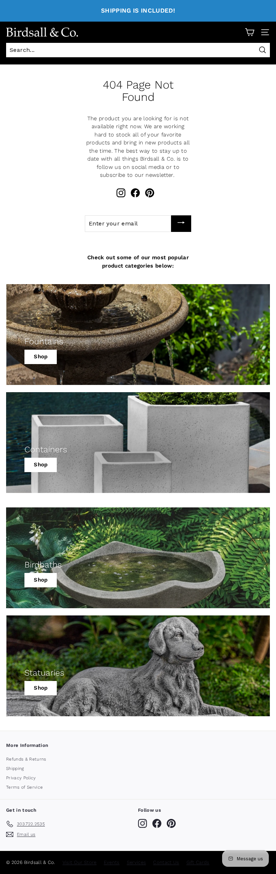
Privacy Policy (21, 777)
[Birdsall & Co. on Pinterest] (149, 192)
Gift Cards (198, 862)
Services (136, 862)
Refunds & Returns (26, 759)
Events (112, 862)
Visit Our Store (80, 862)
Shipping (15, 768)
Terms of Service (24, 787)
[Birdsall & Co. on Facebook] (135, 192)
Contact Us (166, 862)
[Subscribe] (181, 223)
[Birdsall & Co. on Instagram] (120, 192)
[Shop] (138, 334)
